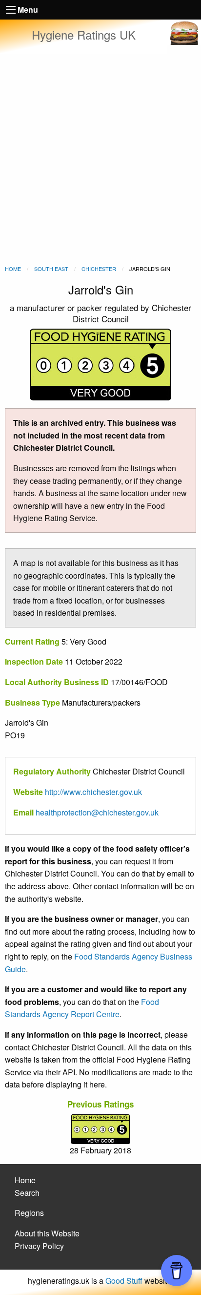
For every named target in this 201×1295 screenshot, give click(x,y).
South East (51, 268)
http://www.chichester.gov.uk (93, 791)
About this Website (47, 1233)
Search (27, 1192)
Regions (29, 1212)
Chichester (98, 268)
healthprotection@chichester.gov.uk (97, 812)
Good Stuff (123, 1280)
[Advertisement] (100, 159)
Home (13, 268)
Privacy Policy (39, 1246)
